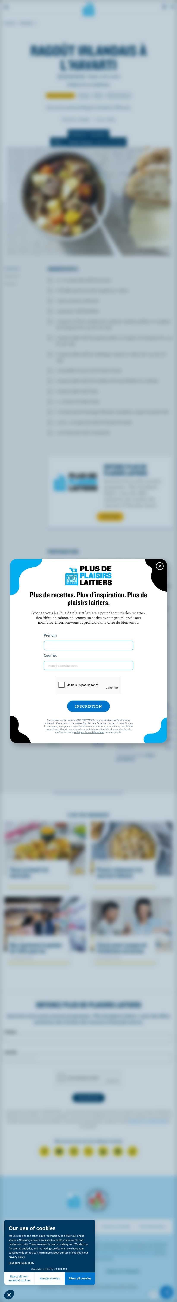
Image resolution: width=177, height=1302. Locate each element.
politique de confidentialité (89, 732)
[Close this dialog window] (160, 566)
